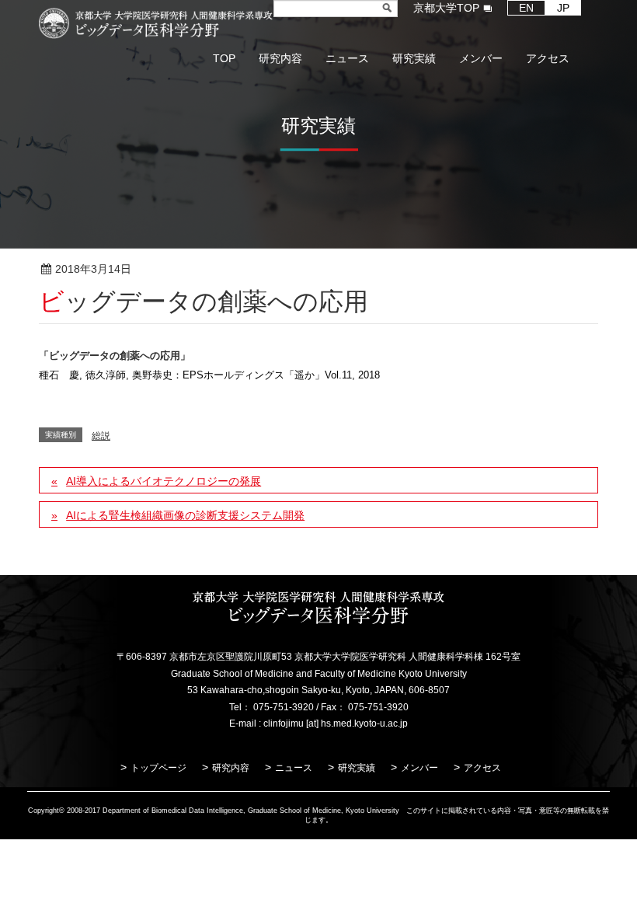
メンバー (419, 767)
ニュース (293, 767)
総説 (181, 269)
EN (526, 8)
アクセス (482, 767)
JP (563, 8)
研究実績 (356, 767)
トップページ (158, 767)
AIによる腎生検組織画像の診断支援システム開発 (185, 515)
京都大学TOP (446, 8)
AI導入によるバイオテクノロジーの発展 (163, 481)
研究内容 (230, 767)
